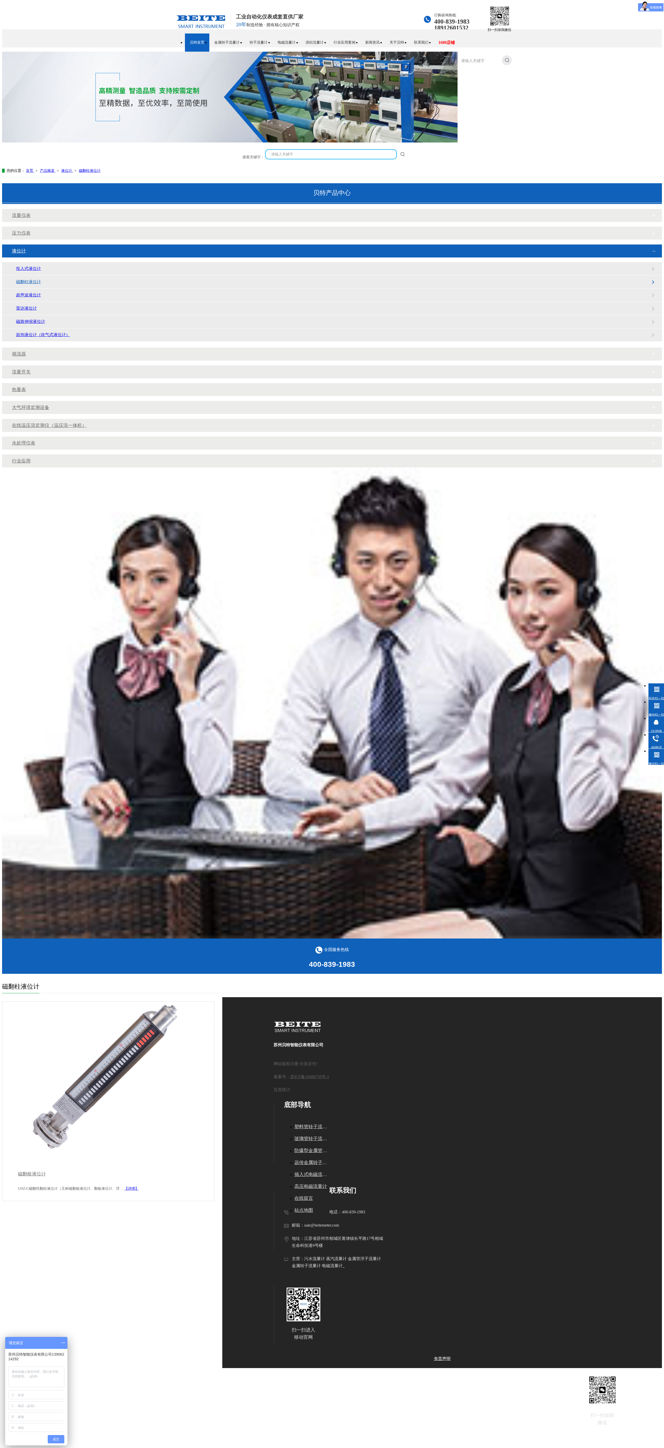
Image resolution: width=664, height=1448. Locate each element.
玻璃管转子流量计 (311, 1138)
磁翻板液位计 (32, 1174)
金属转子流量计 (227, 42)
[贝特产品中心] (251, 141)
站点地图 (303, 1210)
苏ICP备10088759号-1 (309, 1077)
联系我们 (421, 42)
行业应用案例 (344, 42)
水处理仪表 (23, 443)
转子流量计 (259, 42)
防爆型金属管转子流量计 (311, 1150)
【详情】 (131, 1189)
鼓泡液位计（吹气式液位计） (43, 334)
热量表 (19, 389)
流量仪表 (21, 215)
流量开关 (21, 372)
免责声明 (442, 1358)
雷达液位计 (26, 308)
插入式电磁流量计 (311, 1174)
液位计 (67, 171)
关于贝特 (397, 42)
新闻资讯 (372, 42)
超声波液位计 (28, 295)
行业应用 (21, 461)
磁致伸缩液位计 (30, 321)
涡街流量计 (315, 42)
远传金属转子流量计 (311, 1162)
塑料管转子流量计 (311, 1126)
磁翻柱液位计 (90, 171)
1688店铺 (446, 42)
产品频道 (48, 171)
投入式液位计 (28, 268)
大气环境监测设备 (30, 407)
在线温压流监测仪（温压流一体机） (49, 425)
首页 (30, 171)
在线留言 (303, 1198)
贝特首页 (197, 42)
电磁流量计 (287, 42)
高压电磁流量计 (310, 1186)
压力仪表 (21, 233)
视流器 (19, 354)
